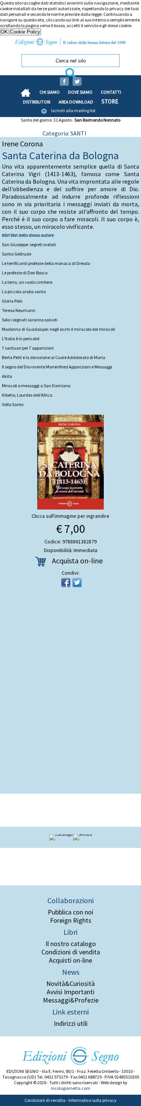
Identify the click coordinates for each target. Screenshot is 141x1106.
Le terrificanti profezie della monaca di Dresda (46, 263)
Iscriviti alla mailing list (73, 110)
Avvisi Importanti (70, 992)
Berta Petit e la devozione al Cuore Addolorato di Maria (53, 357)
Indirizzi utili (71, 1023)
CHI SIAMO (49, 92)
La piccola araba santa (24, 291)
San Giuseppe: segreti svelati (29, 244)
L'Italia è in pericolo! (20, 338)
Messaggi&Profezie (71, 1000)
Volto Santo (12, 404)
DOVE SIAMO (80, 92)
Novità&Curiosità (70, 984)
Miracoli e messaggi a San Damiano (36, 385)
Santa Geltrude (16, 254)
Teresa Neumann (18, 310)
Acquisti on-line (70, 960)
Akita (7, 376)
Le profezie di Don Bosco (24, 272)
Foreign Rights (70, 920)
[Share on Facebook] (65, 582)
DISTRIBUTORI (36, 102)
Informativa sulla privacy (92, 1100)
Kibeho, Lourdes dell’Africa (27, 395)
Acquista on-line (77, 560)
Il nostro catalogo (70, 944)
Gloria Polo (12, 301)
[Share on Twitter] (77, 582)
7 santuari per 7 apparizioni (28, 348)
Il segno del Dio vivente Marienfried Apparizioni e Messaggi (57, 367)
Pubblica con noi (70, 912)
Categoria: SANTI (64, 133)
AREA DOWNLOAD (76, 102)
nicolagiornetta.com (70, 1088)
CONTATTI (111, 92)
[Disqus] (70, 693)
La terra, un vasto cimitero (27, 282)
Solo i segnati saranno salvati (30, 320)
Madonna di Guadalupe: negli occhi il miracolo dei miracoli (58, 329)
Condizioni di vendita (70, 952)
